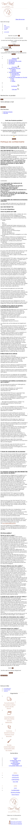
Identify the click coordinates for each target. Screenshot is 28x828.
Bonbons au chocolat (14, 68)
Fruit (12, 80)
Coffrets (13, 69)
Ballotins (13, 71)
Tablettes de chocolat (15, 72)
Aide (15, 759)
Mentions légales (7, 112)
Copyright (15, 762)
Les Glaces (11, 63)
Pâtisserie (15, 775)
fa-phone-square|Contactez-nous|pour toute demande (9, 733)
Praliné (13, 81)
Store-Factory (15, 794)
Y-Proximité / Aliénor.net (15, 765)
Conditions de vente (15, 760)
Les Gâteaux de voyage (15, 61)
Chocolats (15, 777)
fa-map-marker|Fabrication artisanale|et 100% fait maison (9, 747)
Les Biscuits (12, 62)
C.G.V (15, 788)
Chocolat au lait (15, 74)
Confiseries (15, 779)
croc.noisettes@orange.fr (9, 523)
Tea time (15, 781)
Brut (12, 78)
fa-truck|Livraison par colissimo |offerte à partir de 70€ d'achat (9, 705)
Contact (6, 691)
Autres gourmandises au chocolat (18, 77)
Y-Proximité (15, 764)
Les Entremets (13, 59)
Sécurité (5, 113)
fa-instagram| (7, 689)
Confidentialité (15, 790)
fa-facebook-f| (7, 688)
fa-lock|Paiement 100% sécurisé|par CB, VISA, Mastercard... (9, 719)
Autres (13, 76)
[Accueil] (14, 812)
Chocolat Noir (15, 73)
